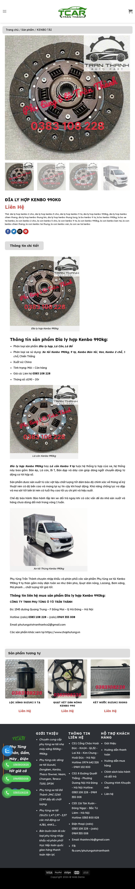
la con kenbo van (60, 224)
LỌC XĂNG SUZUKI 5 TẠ (24, 702)
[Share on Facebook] (8, 231)
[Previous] (11, 97)
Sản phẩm (27, 29)
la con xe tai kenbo (80, 224)
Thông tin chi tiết (24, 246)
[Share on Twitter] (14, 231)
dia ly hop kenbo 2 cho (22, 214)
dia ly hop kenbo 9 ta (71, 214)
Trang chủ (12, 29)
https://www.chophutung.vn (62, 632)
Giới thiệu (110, 743)
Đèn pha (72, 583)
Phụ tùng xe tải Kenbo (111, 578)
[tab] (24, 244)
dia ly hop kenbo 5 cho (47, 214)
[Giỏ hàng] (130, 11)
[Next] (123, 97)
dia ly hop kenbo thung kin (33, 217)
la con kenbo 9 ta (67, 220)
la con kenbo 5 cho (47, 220)
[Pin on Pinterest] (25, 231)
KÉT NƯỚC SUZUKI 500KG (110, 702)
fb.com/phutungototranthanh (90, 850)
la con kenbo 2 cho (26, 220)
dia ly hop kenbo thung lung (62, 217)
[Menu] (4, 11)
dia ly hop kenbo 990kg (95, 214)
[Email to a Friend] (20, 231)
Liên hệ (108, 794)
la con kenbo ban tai (111, 220)
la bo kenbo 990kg (107, 217)
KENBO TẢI (44, 29)
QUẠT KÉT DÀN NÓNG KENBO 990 (67, 704)
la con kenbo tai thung (38, 224)
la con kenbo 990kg (88, 220)
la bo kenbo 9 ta (87, 217)
